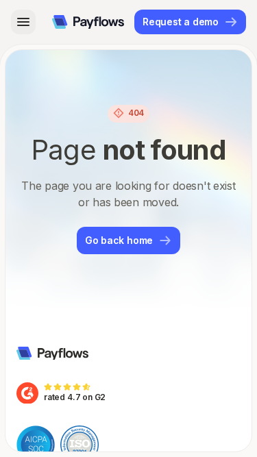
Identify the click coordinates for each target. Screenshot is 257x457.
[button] (23, 22)
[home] (88, 22)
